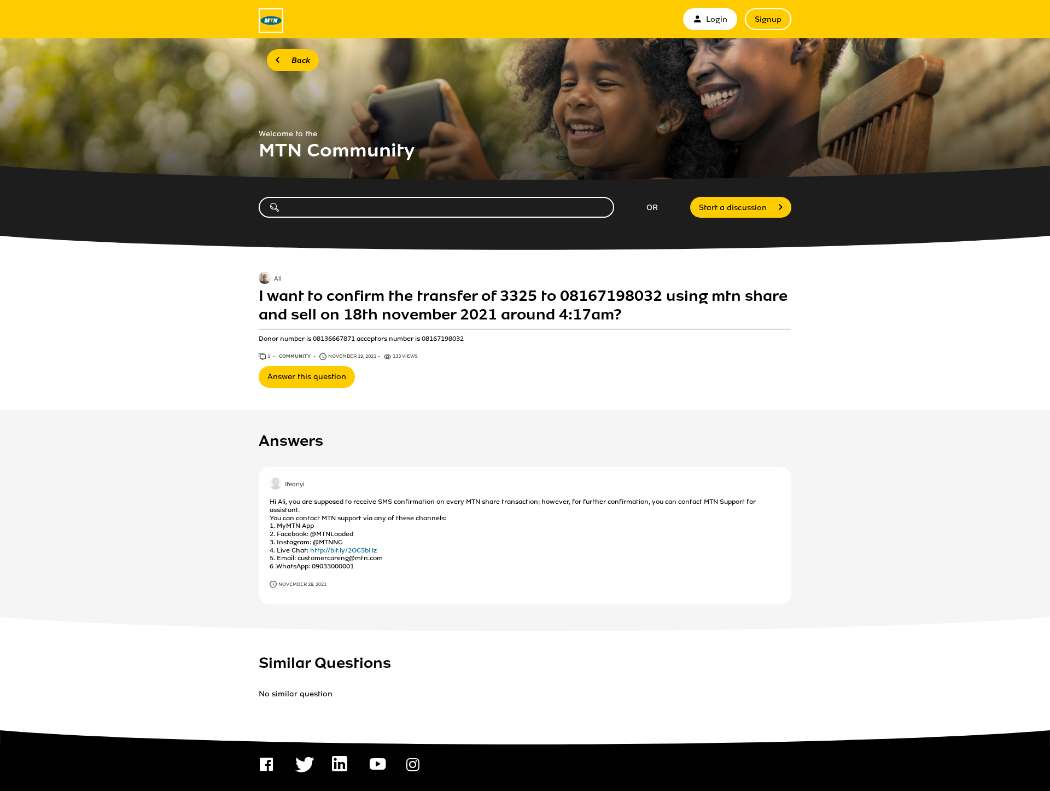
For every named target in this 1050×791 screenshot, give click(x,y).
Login (716, 19)
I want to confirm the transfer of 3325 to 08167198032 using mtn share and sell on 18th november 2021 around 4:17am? (523, 305)
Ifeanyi (295, 484)
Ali (278, 279)
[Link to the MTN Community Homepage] (271, 20)
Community (295, 356)
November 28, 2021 (302, 584)
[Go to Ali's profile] (265, 279)
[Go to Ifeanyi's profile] (276, 485)
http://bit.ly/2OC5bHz (343, 550)
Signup (768, 19)
